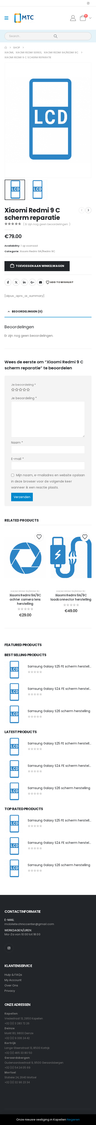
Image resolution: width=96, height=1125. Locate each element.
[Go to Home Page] (5, 47)
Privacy (9, 991)
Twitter (16, 282)
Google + (32, 282)
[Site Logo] (23, 18)
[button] (10, 120)
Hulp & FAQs (13, 975)
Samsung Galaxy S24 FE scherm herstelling (61, 688)
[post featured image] (13, 670)
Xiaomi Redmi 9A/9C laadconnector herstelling (70, 597)
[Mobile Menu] (7, 18)
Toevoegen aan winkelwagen (40, 266)
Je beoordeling (23, 385)
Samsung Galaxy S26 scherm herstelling (59, 711)
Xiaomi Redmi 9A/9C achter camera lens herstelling (25, 599)
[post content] (25, 557)
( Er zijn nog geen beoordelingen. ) (46, 224)
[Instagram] (88, 3)
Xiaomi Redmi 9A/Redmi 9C (37, 251)
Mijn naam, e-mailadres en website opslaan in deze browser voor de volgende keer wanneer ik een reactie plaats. (48, 481)
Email (40, 282)
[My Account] (73, 18)
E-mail (17, 459)
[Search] (55, 36)
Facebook (8, 282)
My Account (12, 980)
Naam (17, 442)
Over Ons (11, 985)
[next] (88, 210)
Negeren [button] (73, 1119)
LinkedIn (24, 282)
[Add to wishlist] (39, 537)
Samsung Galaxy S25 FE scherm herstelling (61, 666)
